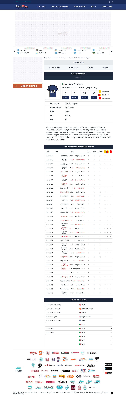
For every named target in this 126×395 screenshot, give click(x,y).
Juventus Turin (80, 180)
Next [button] (111, 51)
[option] (25, 51)
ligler (93, 7)
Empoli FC (64, 208)
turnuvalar (107, 7)
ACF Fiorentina (64, 264)
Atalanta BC (64, 212)
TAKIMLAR (105, 67)
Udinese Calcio (64, 184)
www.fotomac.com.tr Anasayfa (22, 2)
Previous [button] (14, 51)
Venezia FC (64, 156)
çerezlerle (97, 392)
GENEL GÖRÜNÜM (54, 67)
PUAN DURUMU (73, 67)
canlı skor (41, 7)
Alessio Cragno (73, 84)
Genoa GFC (64, 172)
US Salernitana (64, 163)
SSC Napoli (80, 204)
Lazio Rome (80, 196)
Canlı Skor (21, 6)
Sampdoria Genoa (64, 224)
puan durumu (79, 7)
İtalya (56, 58)
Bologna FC (80, 220)
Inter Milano (80, 160)
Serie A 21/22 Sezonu (76, 58)
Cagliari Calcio (78, 74)
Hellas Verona (80, 168)
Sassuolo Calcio (80, 176)
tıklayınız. (20, 394)
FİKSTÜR (90, 67)
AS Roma (64, 216)
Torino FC (64, 200)
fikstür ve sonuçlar (59, 7)
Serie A (63, 58)
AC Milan (81, 188)
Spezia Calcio (64, 192)
